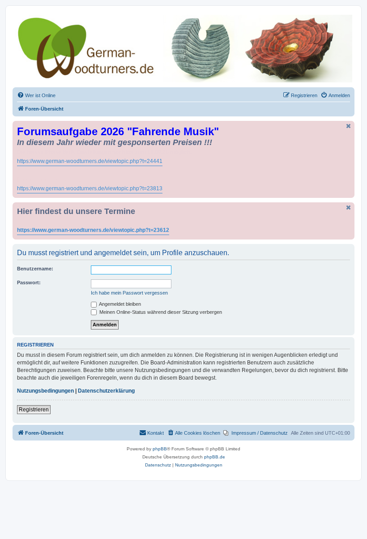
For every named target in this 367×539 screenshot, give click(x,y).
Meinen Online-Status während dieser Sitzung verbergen (160, 312)
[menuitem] (36, 95)
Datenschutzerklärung (106, 391)
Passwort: (29, 282)
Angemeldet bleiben (119, 304)
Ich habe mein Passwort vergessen (129, 292)
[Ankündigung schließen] (349, 126)
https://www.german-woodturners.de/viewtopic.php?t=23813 (89, 188)
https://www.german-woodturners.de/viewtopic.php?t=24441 (89, 161)
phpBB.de (214, 456)
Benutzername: (35, 268)
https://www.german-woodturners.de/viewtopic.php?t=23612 (93, 230)
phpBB (160, 448)
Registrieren (34, 409)
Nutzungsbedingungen (45, 391)
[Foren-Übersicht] (183, 48)
